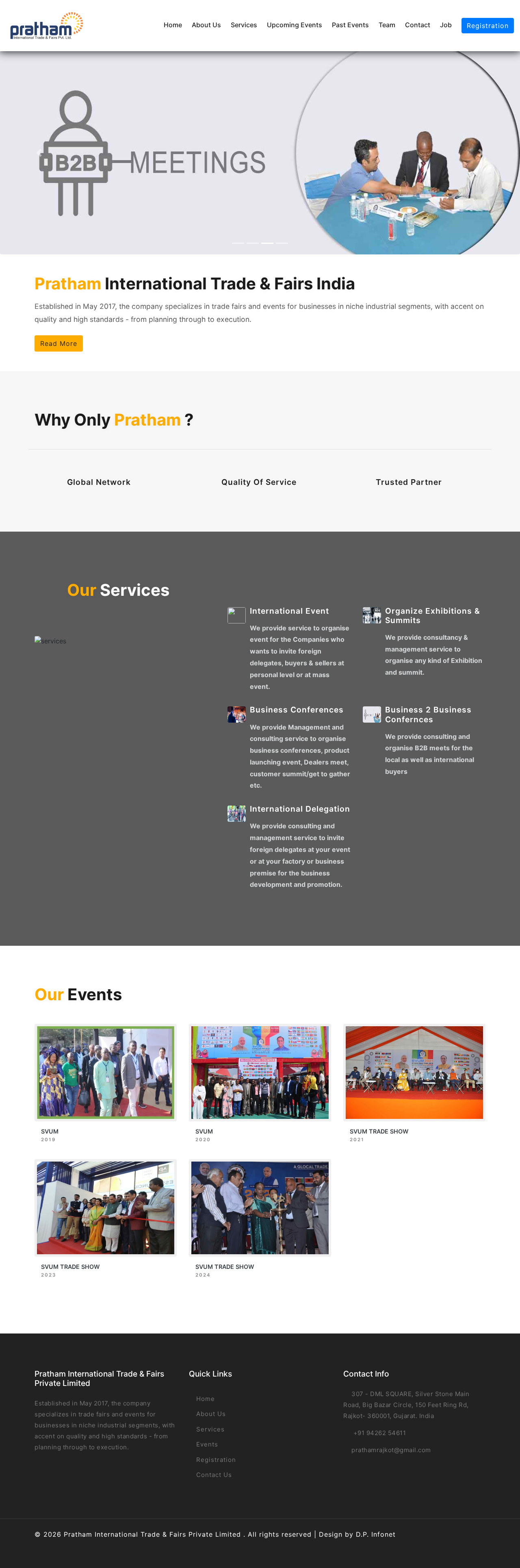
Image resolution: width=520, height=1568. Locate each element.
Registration (488, 26)
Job (446, 25)
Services (244, 25)
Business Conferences (297, 710)
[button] (39, 152)
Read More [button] (58, 343)
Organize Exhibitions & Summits (432, 615)
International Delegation (300, 809)
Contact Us (213, 1475)
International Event (289, 611)
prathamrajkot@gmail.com (391, 1450)
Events (206, 1444)
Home (173, 25)
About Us (206, 25)
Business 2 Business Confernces (428, 714)
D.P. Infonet (376, 1534)
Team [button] (387, 25)
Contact (417, 25)
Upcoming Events (294, 25)
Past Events (350, 25)
